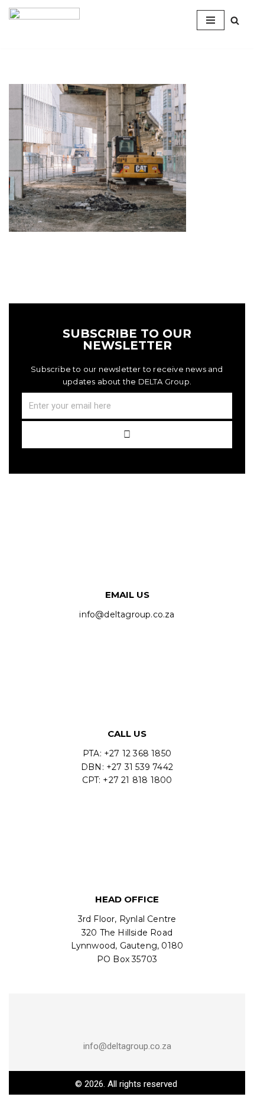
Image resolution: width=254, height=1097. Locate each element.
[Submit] (127, 434)
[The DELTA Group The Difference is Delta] (44, 20)
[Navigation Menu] (210, 20)
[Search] (234, 20)
